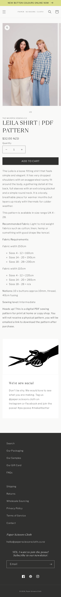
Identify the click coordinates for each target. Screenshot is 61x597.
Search (11, 443)
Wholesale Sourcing (18, 501)
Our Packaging (15, 450)
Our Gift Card (14, 465)
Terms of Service (16, 515)
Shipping (11, 486)
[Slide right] (37, 112)
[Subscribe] (50, 564)
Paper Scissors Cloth (33, 591)
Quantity (6, 143)
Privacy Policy (14, 508)
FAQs (9, 472)
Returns (11, 493)
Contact (11, 523)
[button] (4, 11)
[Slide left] (23, 112)
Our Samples (14, 458)
